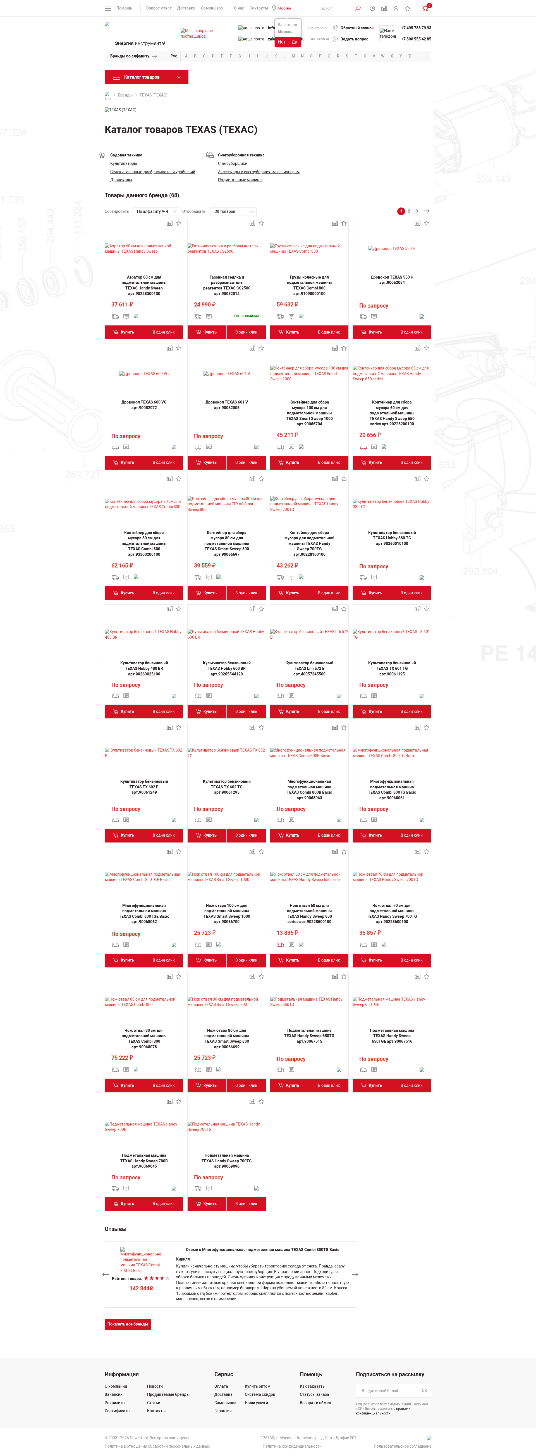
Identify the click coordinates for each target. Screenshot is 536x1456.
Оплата (221, 1386)
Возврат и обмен (315, 1403)
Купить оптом (258, 1386)
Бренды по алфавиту (129, 56)
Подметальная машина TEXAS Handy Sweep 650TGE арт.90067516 (392, 1036)
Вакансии (114, 1394)
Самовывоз (212, 8)
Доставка (186, 8)
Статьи (153, 1403)
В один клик (164, 332)
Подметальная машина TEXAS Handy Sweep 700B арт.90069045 (144, 1160)
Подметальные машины (240, 180)
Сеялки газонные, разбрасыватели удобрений (152, 172)
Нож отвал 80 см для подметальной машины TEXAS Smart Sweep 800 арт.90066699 (226, 1038)
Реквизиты (115, 1403)
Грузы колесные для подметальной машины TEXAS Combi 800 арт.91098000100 (309, 285)
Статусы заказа (314, 1394)
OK (424, 1390)
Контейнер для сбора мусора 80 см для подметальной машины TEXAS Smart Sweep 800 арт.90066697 (226, 543)
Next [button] (355, 1274)
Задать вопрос (354, 39)
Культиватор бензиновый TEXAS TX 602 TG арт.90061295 (227, 787)
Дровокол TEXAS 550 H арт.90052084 (392, 280)
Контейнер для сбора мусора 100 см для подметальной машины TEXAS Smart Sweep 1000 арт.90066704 (309, 413)
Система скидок (260, 1394)
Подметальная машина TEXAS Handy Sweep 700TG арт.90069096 (227, 1160)
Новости (155, 1386)
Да (294, 42)
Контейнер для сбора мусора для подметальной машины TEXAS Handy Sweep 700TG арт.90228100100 (309, 543)
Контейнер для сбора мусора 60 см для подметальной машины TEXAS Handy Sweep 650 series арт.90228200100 (392, 413)
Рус (174, 56)
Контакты (259, 8)
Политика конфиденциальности (292, 1446)
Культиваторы (123, 163)
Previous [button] (105, 1274)
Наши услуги (256, 1403)
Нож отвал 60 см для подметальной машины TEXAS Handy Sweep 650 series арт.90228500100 (309, 913)
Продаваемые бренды (168, 1394)
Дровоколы (121, 180)
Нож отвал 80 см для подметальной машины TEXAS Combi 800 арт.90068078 (144, 1038)
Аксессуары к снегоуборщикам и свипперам (259, 172)
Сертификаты (117, 1411)
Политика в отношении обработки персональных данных (157, 1446)
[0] (424, 8)
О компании (116, 1386)
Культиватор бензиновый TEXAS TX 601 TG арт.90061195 (392, 668)
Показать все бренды (127, 1324)
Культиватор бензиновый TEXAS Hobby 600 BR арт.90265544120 (227, 668)
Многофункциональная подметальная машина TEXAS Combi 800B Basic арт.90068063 (309, 789)
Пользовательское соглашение (402, 1446)
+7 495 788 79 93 (416, 28)
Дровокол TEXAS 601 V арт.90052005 (226, 405)
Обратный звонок (357, 28)
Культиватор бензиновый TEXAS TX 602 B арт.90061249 (144, 787)
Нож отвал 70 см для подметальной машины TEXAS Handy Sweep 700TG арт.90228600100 (392, 913)
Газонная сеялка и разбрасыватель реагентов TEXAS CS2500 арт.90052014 (226, 285)
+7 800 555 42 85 (416, 39)
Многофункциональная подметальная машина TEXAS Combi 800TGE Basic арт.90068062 (144, 913)
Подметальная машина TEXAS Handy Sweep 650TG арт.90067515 (309, 1036)
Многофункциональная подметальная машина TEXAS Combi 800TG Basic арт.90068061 (392, 789)
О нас (239, 8)
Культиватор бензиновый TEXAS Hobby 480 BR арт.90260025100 (144, 668)
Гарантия (223, 1411)
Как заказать (312, 1386)
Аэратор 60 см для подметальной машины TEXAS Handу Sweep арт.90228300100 (144, 285)
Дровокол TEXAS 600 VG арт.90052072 (144, 405)
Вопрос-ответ (159, 8)
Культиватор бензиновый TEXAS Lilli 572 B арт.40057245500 (309, 668)
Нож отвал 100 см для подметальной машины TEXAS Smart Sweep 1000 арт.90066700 (227, 913)
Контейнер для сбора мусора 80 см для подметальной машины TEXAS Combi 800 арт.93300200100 (144, 543)
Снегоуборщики (232, 163)
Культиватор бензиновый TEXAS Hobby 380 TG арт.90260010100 (392, 538)
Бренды (125, 95)
